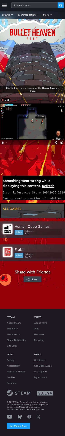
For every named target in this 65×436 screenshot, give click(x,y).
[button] (8, 15)
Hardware (39, 334)
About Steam (14, 322)
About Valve (40, 322)
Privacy (10, 360)
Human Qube (48, 88)
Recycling (39, 340)
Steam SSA (12, 328)
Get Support (40, 371)
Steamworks (13, 334)
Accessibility (13, 365)
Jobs (36, 328)
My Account (40, 377)
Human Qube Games (32, 226)
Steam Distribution (17, 340)
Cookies (11, 377)
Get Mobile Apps (18, 426)
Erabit (33, 91)
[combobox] (34, 5)
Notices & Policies (16, 371)
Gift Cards (12, 345)
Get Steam (39, 360)
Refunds (11, 383)
